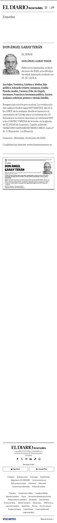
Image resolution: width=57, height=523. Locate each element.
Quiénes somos (22, 477)
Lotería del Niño (28, 512)
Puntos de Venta (9, 503)
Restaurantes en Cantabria (17, 500)
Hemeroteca (37, 503)
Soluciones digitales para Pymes (39, 496)
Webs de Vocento (47, 519)
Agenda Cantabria (12, 496)
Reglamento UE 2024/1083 (20, 480)
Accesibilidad (45, 477)
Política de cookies (38, 487)
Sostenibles (26, 506)
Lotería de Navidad (42, 509)
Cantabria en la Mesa (25, 493)
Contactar (10, 477)
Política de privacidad (18, 483)
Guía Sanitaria (44, 500)
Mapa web (42, 483)
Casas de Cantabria (12, 506)
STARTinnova (48, 503)
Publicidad (32, 483)
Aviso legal (34, 477)
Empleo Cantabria (14, 509)
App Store (16, 469)
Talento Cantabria (24, 503)
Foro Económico (45, 506)
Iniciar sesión (46, 7)
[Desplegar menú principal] (52, 7)
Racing (34, 506)
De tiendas (33, 500)
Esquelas (9, 17)
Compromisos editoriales (21, 487)
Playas (23, 496)
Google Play (42, 469)
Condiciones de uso (39, 480)
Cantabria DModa (41, 493)
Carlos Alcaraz (28, 509)
